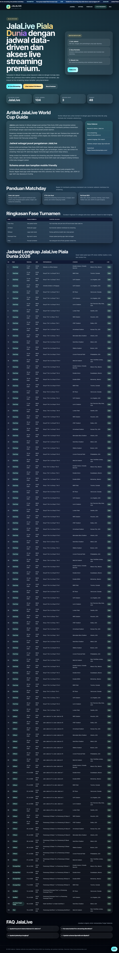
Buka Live (72, 70)
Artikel (80, 6)
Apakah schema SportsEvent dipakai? (76, 935)
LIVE (114, 949)
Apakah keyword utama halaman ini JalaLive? (25, 929)
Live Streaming (101, 6)
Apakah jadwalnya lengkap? (19, 935)
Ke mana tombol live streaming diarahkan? (77, 929)
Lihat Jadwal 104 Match (33, 86)
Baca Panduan (51, 86)
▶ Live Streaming (14, 86)
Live (109, 267)
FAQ (110, 6)
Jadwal (72, 6)
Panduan (90, 6)
